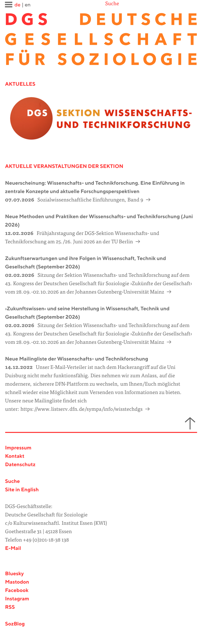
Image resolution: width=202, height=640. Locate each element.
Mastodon (17, 582)
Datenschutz (20, 464)
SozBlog (15, 624)
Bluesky (14, 573)
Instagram (17, 599)
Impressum (18, 448)
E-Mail (13, 548)
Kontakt (14, 456)
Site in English (22, 489)
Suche (112, 4)
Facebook (17, 590)
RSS (10, 607)
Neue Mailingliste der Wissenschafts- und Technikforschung (76, 359)
